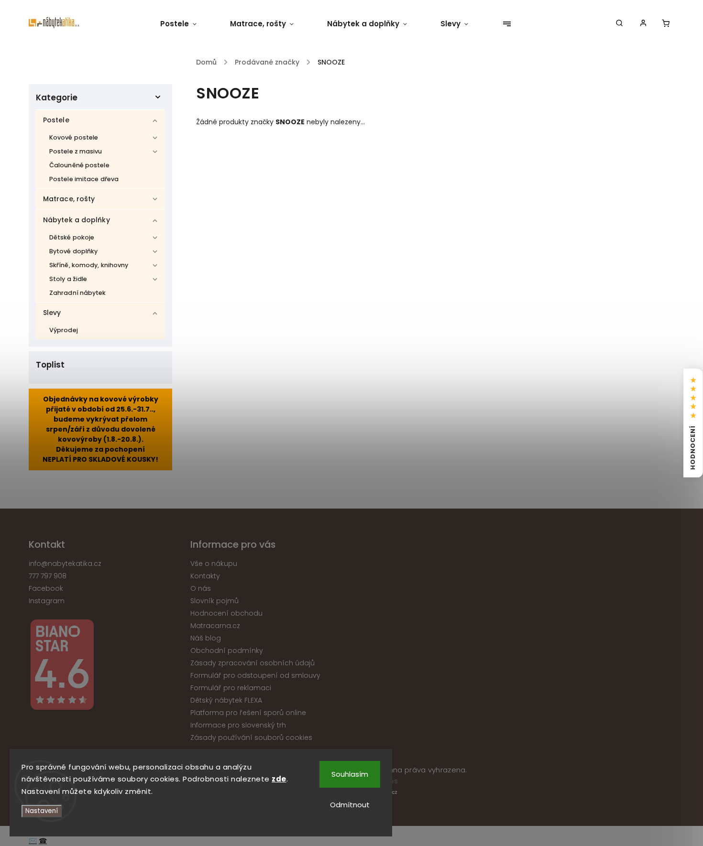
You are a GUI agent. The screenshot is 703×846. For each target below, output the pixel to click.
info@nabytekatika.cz (65, 563)
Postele (56, 120)
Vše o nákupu (213, 563)
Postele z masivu (75, 151)
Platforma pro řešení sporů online (248, 712)
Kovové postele (73, 137)
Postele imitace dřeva (84, 179)
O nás (200, 588)
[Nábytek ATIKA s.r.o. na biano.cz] (106, 666)
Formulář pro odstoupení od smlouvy (255, 675)
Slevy (52, 312)
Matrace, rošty (69, 199)
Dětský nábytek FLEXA (226, 700)
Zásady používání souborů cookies (251, 737)
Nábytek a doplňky (76, 220)
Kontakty (205, 576)
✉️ (33, 841)
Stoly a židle (68, 279)
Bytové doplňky (73, 251)
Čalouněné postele (79, 165)
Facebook (46, 588)
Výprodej (63, 330)
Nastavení (41, 810)
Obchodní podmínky (226, 650)
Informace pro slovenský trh (238, 725)
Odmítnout (350, 805)
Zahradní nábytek (77, 293)
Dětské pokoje (71, 237)
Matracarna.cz (215, 625)
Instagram (47, 601)
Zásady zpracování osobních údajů (252, 663)
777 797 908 (47, 576)
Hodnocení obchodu (226, 613)
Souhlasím (349, 774)
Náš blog (205, 638)
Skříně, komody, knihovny (88, 265)
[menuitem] (186, 24)
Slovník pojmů (214, 601)
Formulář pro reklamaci (230, 688)
